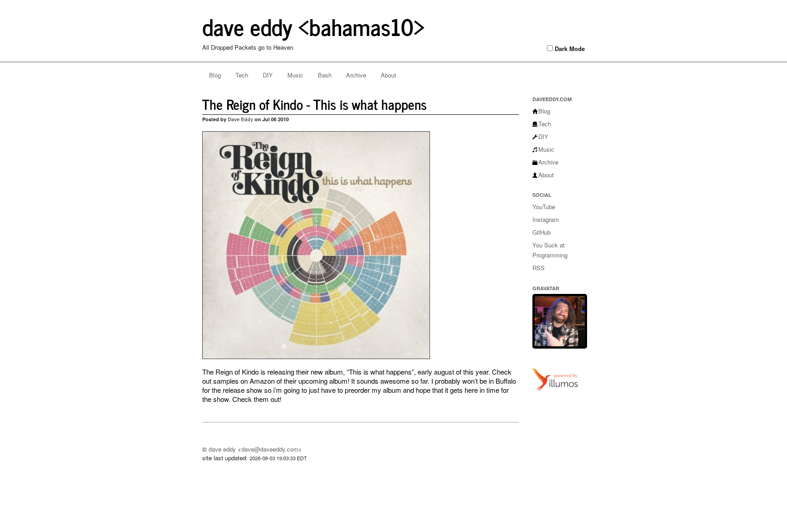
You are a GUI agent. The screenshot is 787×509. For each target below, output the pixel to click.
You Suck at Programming (549, 250)
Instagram (545, 219)
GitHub (541, 232)
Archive (356, 75)
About (388, 75)
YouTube (543, 206)
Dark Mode (570, 49)
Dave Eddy (240, 119)
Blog (215, 75)
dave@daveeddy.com (269, 449)
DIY (268, 75)
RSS (538, 267)
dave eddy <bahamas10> (313, 26)
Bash (325, 75)
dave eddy (222, 449)
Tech (241, 75)
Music (295, 75)
